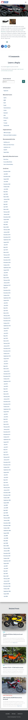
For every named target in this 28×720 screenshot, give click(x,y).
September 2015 (7, 325)
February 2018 (7, 280)
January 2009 (6, 520)
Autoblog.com (7, 142)
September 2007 (7, 560)
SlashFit (5, 149)
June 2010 (6, 477)
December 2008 (7, 523)
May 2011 (6, 449)
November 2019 (7, 237)
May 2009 (6, 510)
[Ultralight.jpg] (13, 21)
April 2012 (6, 421)
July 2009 (6, 505)
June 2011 (6, 447)
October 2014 (6, 353)
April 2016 (6, 310)
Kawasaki (6, 112)
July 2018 (6, 272)
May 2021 (6, 204)
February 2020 (7, 229)
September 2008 (7, 530)
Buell (5, 102)
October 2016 (6, 295)
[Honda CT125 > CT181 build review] (14, 655)
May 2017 (6, 287)
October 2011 (6, 437)
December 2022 (7, 184)
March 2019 (6, 252)
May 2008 (6, 540)
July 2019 (6, 244)
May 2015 (6, 335)
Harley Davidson (7, 107)
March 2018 (6, 277)
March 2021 (6, 209)
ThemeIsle (18, 716)
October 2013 (6, 378)
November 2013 (7, 376)
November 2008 (7, 525)
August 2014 (6, 358)
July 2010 (6, 474)
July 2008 (6, 535)
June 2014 (6, 363)
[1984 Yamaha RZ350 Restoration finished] (14, 685)
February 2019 (7, 254)
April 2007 (6, 573)
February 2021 (7, 212)
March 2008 (6, 545)
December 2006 (7, 583)
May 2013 (6, 388)
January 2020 (6, 232)
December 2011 (7, 431)
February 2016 (7, 315)
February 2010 (7, 487)
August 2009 (6, 502)
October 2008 (6, 528)
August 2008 (6, 533)
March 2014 (6, 368)
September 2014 (7, 356)
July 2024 (6, 174)
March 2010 (6, 485)
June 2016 (6, 305)
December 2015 (7, 318)
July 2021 (6, 201)
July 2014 (6, 361)
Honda (5, 110)
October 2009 (6, 497)
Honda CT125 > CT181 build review (13, 667)
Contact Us (20, 713)
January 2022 (6, 199)
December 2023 (7, 176)
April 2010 (6, 482)
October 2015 (6, 323)
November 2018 (7, 262)
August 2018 (6, 270)
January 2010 (6, 490)
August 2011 (6, 442)
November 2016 (7, 292)
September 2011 (7, 439)
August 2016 (6, 300)
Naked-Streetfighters (7, 695)
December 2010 (7, 462)
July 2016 (6, 303)
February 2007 (7, 578)
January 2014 (6, 371)
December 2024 (7, 171)
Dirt (4, 665)
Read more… (15, 642)
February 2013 (7, 396)
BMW (5, 100)
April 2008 (6, 543)
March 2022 (6, 196)
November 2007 (7, 555)
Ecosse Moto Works (8, 161)
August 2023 (6, 179)
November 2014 (7, 351)
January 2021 (6, 214)
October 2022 (6, 186)
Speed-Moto (6, 152)
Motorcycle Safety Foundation (10, 135)
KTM (4, 115)
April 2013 (6, 391)
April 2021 (6, 206)
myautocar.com (7, 147)
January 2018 (6, 282)
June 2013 (6, 386)
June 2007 (6, 568)
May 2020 (6, 224)
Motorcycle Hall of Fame (9, 144)
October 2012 (6, 406)
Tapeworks (6, 90)
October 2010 (6, 467)
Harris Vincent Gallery (8, 164)
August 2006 (6, 593)
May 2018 (6, 275)
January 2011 (6, 459)
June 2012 (6, 416)
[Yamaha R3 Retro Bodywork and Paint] (14, 621)
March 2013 (6, 394)
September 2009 (7, 500)
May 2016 (6, 308)
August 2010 (6, 472)
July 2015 (6, 330)
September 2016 (7, 297)
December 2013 (7, 373)
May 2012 (6, 419)
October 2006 (6, 588)
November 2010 (7, 464)
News (9, 42)
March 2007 (6, 576)
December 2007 (7, 553)
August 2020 (6, 219)
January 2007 (6, 581)
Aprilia (5, 97)
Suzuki (5, 120)
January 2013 (6, 399)
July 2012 (6, 414)
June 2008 (6, 538)
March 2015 (6, 340)
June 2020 (6, 222)
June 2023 (6, 181)
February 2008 (7, 548)
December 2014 (7, 348)
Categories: (3, 42)
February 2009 (7, 517)
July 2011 (6, 444)
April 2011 (6, 452)
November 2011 (7, 434)
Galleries (8, 713)
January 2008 (6, 550)
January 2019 (6, 257)
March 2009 (6, 515)
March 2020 (6, 227)
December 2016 (7, 290)
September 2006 (7, 591)
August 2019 (6, 242)
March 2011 (6, 454)
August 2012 (6, 411)
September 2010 (7, 469)
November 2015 (7, 320)
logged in (8, 66)
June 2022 (6, 189)
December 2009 (7, 492)
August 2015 (6, 328)
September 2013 (7, 381)
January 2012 (6, 429)
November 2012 (7, 404)
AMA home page (7, 132)
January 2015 (6, 346)
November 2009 (7, 495)
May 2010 (6, 480)
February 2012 (7, 426)
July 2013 (6, 383)
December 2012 (7, 401)
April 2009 (6, 512)
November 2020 (7, 217)
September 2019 (7, 239)
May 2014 (6, 366)
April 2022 (6, 194)
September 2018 (7, 267)
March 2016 (6, 313)
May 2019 (6, 247)
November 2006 (7, 586)
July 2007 (6, 566)
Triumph (5, 123)
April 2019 (6, 249)
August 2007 (6, 563)
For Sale (13, 713)
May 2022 (6, 191)
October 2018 (6, 265)
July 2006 (6, 596)
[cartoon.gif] (5, 21)
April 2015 (6, 338)
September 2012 (7, 409)
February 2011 (7, 457)
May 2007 (6, 571)
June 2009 (6, 507)
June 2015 (6, 333)
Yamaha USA (6, 125)
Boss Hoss (6, 159)
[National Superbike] (5, 2)
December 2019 (7, 234)
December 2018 (7, 260)
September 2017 (7, 285)
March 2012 (6, 424)
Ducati (5, 105)
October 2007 (6, 558)
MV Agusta (6, 117)
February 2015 (7, 343)
